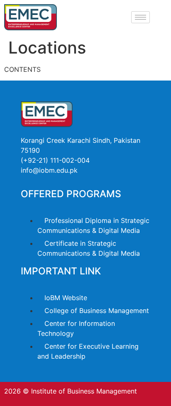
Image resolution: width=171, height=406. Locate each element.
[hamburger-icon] (140, 17)
